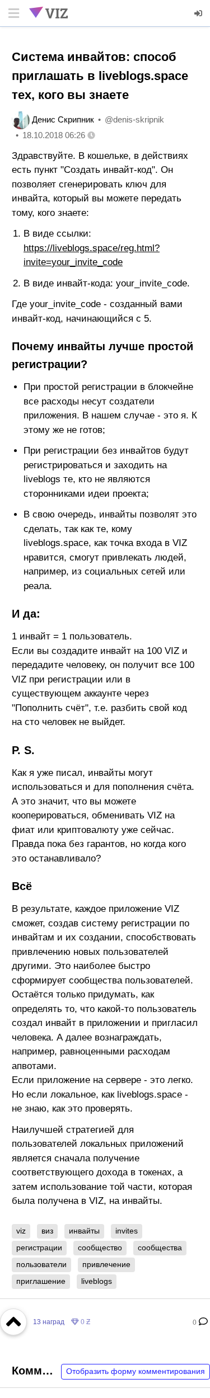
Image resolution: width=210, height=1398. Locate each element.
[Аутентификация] (199, 13)
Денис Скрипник (63, 119)
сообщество (100, 1247)
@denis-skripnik (134, 119)
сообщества (160, 1247)
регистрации (39, 1247)
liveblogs (96, 1281)
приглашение (41, 1281)
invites (126, 1230)
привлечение (106, 1264)
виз (47, 1230)
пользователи (41, 1264)
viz (21, 1230)
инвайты (84, 1230)
